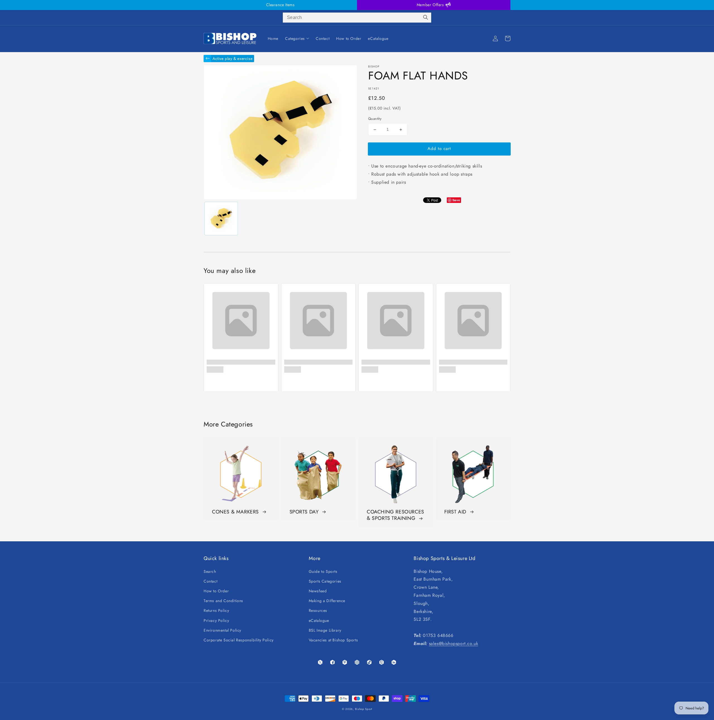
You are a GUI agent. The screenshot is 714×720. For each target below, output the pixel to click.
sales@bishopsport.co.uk (453, 643)
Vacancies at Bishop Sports (333, 640)
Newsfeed (318, 591)
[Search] (425, 17)
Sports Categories (325, 581)
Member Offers (431, 5)
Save (456, 200)
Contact (210, 581)
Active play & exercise (232, 58)
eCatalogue (319, 620)
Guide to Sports (323, 571)
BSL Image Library (325, 630)
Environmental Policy (222, 630)
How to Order (216, 591)
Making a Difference (327, 600)
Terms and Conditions (223, 600)
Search (210, 571)
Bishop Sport (363, 709)
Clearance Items (280, 5)
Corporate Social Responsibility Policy (239, 640)
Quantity (375, 119)
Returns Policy (216, 610)
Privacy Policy (216, 620)
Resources (318, 610)
